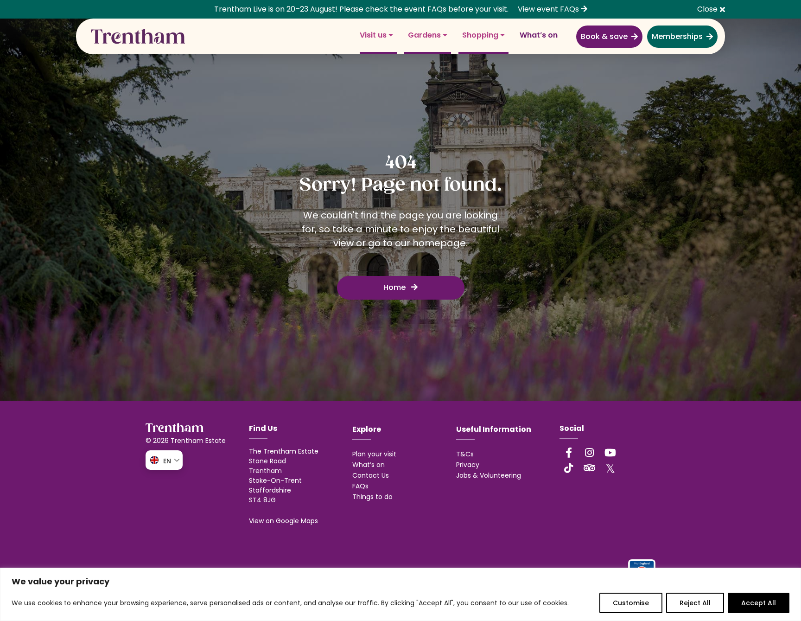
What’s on (539, 35)
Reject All (695, 603)
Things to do (372, 496)
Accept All (758, 603)
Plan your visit (374, 454)
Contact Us (370, 475)
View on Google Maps (283, 520)
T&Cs (465, 454)
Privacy (467, 464)
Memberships (677, 36)
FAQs (360, 486)
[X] (610, 468)
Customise (631, 603)
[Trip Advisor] (589, 468)
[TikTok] (568, 468)
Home (395, 287)
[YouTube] (610, 453)
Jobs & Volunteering (488, 475)
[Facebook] (568, 453)
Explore (366, 429)
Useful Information (493, 429)
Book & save (604, 36)
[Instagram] (589, 453)
